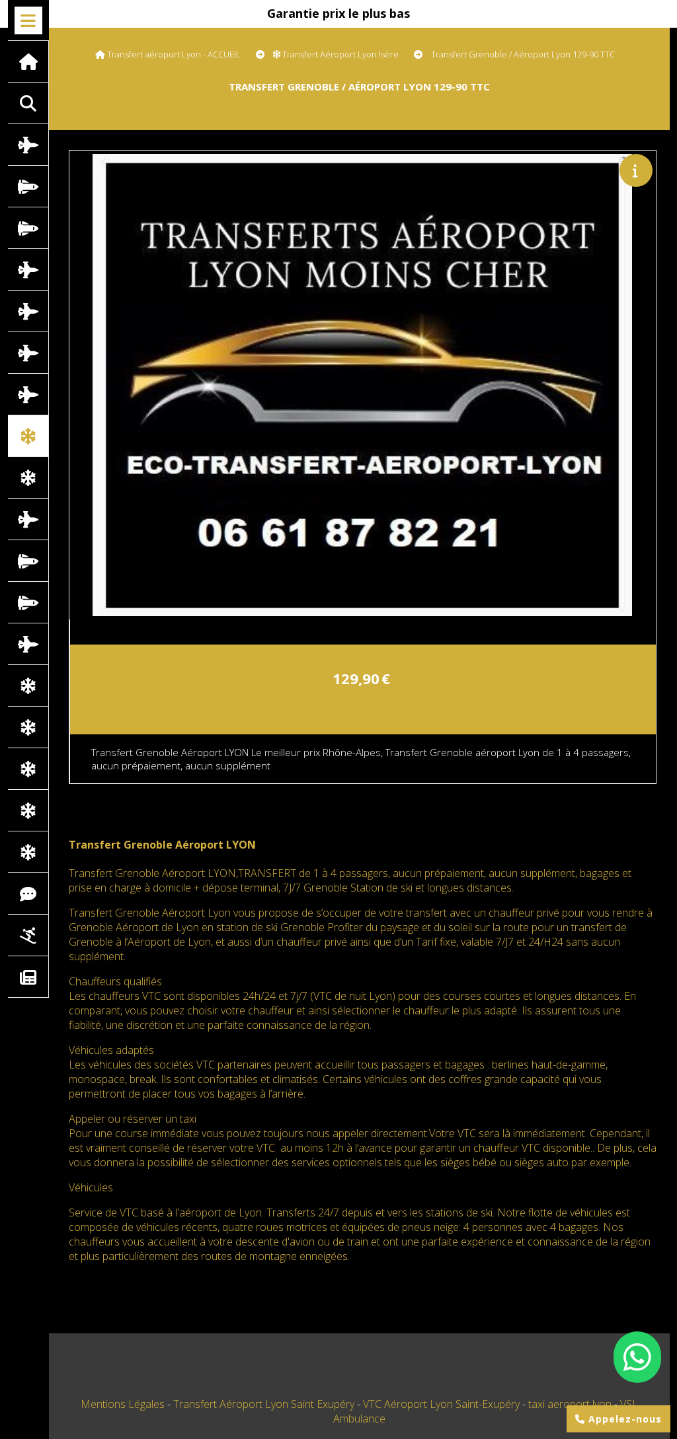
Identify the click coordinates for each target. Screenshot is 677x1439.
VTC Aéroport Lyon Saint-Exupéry (442, 1404)
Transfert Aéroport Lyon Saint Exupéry (265, 1404)
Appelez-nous (623, 1419)
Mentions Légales (123, 1404)
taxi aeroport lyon (571, 1404)
